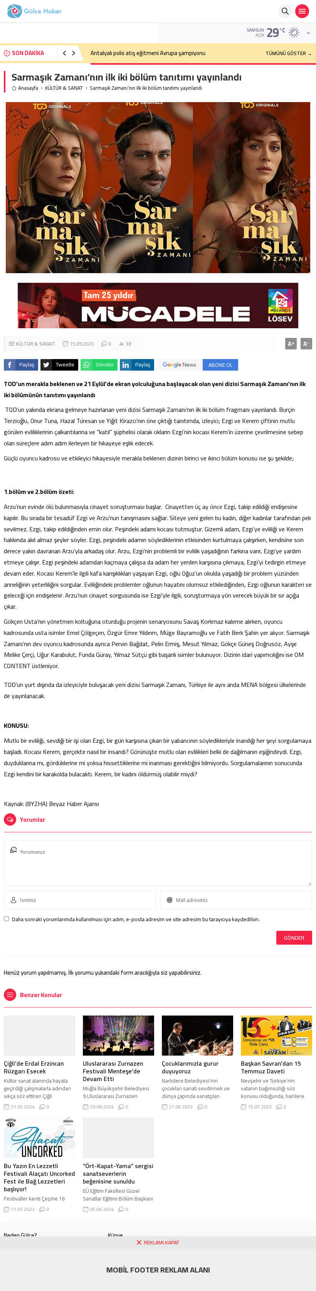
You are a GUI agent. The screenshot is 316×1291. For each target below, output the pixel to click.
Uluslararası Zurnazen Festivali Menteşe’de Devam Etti (113, 1071)
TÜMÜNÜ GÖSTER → (289, 53)
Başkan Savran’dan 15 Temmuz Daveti (271, 1067)
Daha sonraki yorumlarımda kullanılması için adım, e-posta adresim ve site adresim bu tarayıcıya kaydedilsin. (136, 919)
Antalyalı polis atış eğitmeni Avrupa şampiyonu (148, 53)
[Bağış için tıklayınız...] (158, 324)
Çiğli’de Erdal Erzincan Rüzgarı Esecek (34, 1067)
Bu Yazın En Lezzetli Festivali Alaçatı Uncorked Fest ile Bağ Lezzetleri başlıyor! (39, 1177)
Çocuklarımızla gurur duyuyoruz (190, 1067)
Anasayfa (28, 88)
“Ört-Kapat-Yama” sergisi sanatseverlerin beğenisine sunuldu (118, 1173)
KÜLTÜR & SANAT (64, 88)
